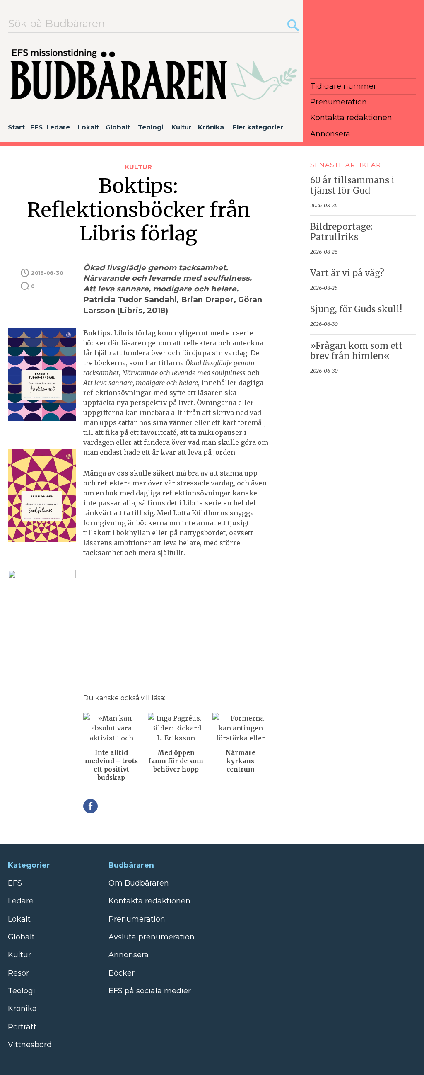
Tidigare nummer (343, 86)
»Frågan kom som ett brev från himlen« (356, 351)
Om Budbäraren (138, 883)
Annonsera (330, 133)
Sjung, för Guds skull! (356, 309)
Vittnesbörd (30, 1044)
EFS (36, 127)
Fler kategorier (258, 127)
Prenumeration (338, 102)
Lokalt (88, 127)
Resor (18, 973)
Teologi (150, 127)
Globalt (118, 127)
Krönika (211, 127)
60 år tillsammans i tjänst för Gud (352, 185)
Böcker (121, 973)
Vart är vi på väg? (347, 273)
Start (16, 127)
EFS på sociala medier (149, 990)
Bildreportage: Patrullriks (341, 232)
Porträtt (22, 1026)
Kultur (181, 127)
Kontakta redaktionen (351, 117)
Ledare (58, 127)
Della (90, 806)
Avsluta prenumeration (151, 937)
